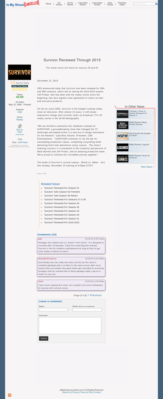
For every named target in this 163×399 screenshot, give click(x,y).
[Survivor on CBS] (19, 72)
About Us (66, 392)
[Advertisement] (81, 32)
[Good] (22, 89)
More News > (147, 167)
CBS (20, 112)
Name (41, 306)
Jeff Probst (23, 142)
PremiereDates (122, 4)
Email (84, 306)
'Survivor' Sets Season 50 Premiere (62, 192)
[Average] (19, 89)
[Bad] (13, 89)
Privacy (75, 392)
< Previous (94, 295)
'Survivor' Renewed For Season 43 (61, 215)
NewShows (110, 4)
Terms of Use (86, 392)
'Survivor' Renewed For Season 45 (61, 207)
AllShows (59, 4)
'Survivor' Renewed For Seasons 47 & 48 (65, 199)
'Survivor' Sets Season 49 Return (61, 195)
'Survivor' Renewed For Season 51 (61, 188)
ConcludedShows (97, 4)
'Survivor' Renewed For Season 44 (61, 211)
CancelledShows (82, 4)
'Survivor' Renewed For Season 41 (61, 218)
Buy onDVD (19, 132)
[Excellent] (25, 89)
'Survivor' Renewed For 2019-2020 (61, 222)
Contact (97, 392)
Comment (43, 315)
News (48, 4)
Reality (19, 119)
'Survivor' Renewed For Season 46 (61, 203)
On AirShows (70, 4)
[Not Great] (16, 89)
